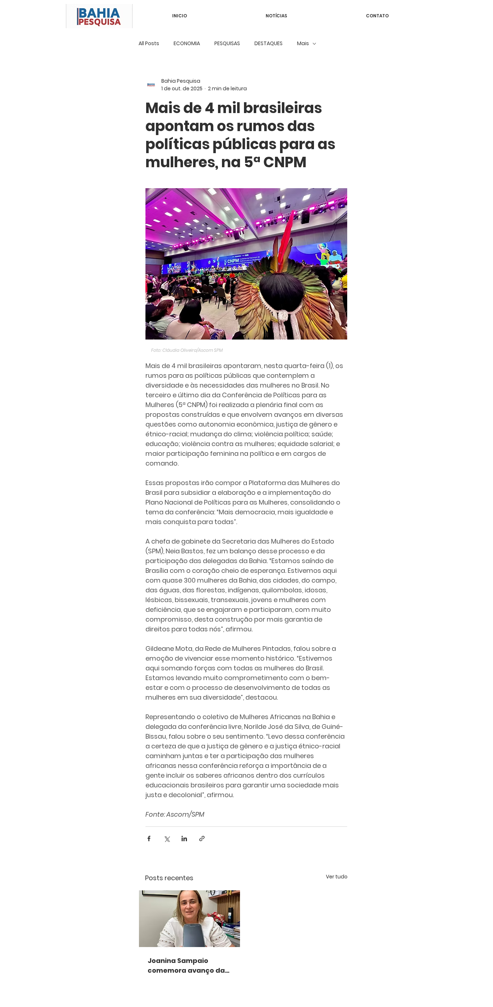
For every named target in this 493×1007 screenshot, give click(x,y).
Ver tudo (337, 876)
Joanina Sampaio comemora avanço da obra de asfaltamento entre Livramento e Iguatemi (186, 965)
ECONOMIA (187, 43)
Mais (303, 43)
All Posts (149, 43)
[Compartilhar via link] (201, 838)
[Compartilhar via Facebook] (148, 838)
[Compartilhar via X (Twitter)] (166, 838)
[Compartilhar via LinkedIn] (184, 838)
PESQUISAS (227, 43)
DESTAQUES (268, 43)
